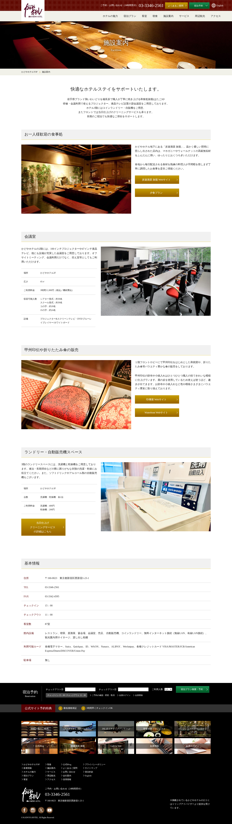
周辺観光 (51, 775)
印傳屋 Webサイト (156, 399)
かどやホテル (194, 800)
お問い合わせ (69, 772)
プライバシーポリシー (95, 764)
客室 (26, 779)
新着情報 (28, 768)
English (88, 775)
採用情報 (67, 779)
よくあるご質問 (70, 768)
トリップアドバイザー (183, 804)
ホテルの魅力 (30, 772)
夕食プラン (156, 192)
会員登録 (139, 695)
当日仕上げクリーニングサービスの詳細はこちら (42, 527)
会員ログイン (125, 695)
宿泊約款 (89, 772)
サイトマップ (91, 768)
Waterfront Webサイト (156, 412)
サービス (51, 772)
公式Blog (67, 764)
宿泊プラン (29, 775)
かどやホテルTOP (29, 72)
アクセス (51, 779)
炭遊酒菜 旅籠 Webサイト (156, 179)
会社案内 (67, 775)
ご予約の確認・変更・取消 (103, 695)
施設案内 (51, 768)
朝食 (49, 764)
